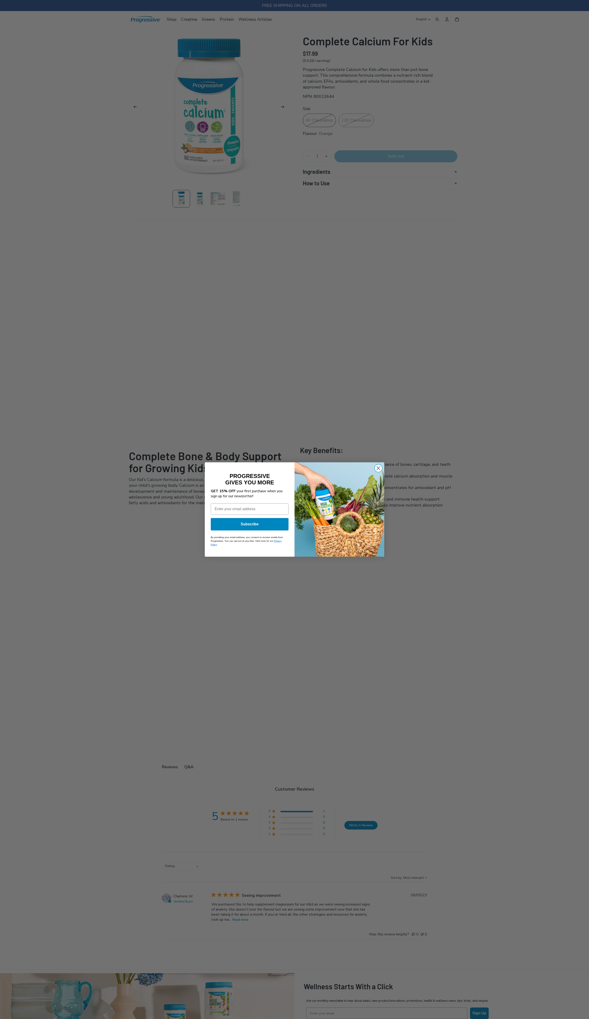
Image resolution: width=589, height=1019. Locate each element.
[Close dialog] (378, 468)
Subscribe (250, 524)
